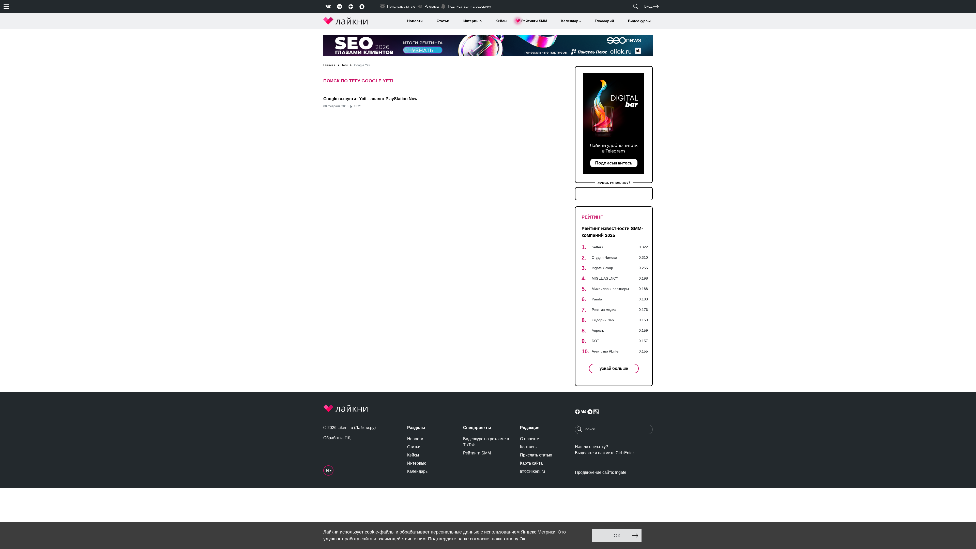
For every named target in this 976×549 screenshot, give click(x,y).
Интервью (472, 21)
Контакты (529, 447)
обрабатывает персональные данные (439, 532)
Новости (415, 21)
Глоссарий (604, 21)
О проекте (529, 439)
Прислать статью (536, 455)
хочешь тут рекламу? (614, 183)
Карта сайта (531, 463)
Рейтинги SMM (534, 21)
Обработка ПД (336, 438)
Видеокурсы (639, 21)
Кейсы (501, 21)
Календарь (571, 21)
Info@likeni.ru (532, 471)
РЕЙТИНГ (592, 217)
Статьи (443, 21)
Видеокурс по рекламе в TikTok (486, 442)
